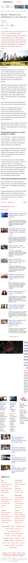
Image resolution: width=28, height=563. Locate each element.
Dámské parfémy (15, 542)
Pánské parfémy (13, 547)
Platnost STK (18, 522)
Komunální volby (5, 492)
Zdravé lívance (18, 501)
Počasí (10, 264)
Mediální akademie (6, 554)
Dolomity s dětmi (5, 522)
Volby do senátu (4, 490)
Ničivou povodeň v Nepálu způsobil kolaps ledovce (15, 246)
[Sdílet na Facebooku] (24, 202)
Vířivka (22, 538)
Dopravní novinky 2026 (20, 516)
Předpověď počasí (20, 526)
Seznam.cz (19, 2)
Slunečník (13, 535)
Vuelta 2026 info (18, 482)
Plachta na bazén (19, 533)
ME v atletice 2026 (5, 503)
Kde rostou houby (10, 528)
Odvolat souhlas (7, 555)
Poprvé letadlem (5, 514)
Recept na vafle (18, 505)
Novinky (2, 20)
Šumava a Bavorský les (6, 516)
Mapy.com (13, 526)
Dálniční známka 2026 (20, 514)
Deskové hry (6, 545)
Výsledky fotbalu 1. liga (6, 499)
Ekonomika (11, 294)
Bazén (12, 533)
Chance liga (4, 497)
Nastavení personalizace (18, 555)
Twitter (9, 552)
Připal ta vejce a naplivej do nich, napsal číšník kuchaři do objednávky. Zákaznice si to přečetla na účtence (17, 322)
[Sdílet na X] (26, 202)
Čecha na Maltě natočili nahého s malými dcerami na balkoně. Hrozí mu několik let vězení (17, 306)
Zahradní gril (17, 538)
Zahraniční (11, 249)
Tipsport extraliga (5, 501)
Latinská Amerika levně (6, 520)
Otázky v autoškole (19, 520)
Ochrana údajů (21, 554)
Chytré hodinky (19, 545)
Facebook (5, 552)
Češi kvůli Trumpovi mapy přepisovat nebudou (3, 406)
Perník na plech (18, 507)
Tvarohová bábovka (19, 503)
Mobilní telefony (19, 540)
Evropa (10, 310)
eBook (4, 25)
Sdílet (9, 25)
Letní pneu (22, 542)
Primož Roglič (18, 490)
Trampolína (7, 535)
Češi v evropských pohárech (13, 531)
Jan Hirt (16, 486)
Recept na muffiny (19, 499)
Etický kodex (14, 554)
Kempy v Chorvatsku (6, 512)
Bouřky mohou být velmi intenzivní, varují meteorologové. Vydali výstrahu (17, 260)
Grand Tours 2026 (19, 492)
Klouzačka (19, 535)
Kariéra (19, 552)
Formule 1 (3, 505)
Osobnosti (11, 235)
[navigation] (2, 2)
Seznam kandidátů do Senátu (23, 405)
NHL (2, 507)
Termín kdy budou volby (6, 488)
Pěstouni (13, 206)
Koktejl (10, 326)
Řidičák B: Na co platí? (20, 518)
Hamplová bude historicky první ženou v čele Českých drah (17, 292)
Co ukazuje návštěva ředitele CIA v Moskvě (13, 406)
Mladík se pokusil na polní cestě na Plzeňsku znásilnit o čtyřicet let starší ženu (18, 215)
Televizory (13, 545)
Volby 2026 (3, 482)
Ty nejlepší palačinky (19, 497)
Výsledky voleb (4, 486)
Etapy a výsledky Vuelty (20, 484)
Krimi (10, 218)
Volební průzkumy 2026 (6, 484)
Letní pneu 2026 (18, 512)
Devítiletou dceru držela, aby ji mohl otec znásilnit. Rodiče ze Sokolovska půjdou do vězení (17, 276)
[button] (14, 58)
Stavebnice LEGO (6, 542)
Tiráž (23, 552)
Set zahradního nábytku (7, 538)
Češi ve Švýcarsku (5, 518)
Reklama (14, 552)
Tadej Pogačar (18, 488)
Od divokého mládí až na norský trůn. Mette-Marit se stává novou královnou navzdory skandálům (17, 230)
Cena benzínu (18, 528)
